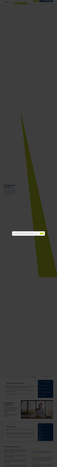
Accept (42, 233)
